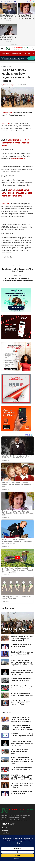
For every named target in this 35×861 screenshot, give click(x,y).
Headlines (5, 54)
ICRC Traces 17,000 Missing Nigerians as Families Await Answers (20, 751)
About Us (4, 828)
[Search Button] (33, 48)
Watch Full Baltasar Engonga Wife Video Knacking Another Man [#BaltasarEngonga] (21, 638)
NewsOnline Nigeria (9, 85)
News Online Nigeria (18, 159)
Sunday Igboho (6, 113)
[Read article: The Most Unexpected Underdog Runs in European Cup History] (5, 688)
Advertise (4, 830)
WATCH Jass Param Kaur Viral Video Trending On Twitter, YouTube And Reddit (20, 703)
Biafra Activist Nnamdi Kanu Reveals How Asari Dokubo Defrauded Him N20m (16, 193)
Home (3, 66)
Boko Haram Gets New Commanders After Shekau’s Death (15, 143)
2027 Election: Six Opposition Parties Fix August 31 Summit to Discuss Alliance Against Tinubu (21, 719)
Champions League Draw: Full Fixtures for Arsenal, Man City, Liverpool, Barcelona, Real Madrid (22, 727)
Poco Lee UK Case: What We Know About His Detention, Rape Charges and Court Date (22, 672)
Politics (27, 54)
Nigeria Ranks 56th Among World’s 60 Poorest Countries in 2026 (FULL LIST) (22, 654)
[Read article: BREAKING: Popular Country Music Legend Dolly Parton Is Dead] (5, 680)
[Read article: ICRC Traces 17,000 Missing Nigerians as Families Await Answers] (5, 751)
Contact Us (5, 833)
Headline (8, 66)
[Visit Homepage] (17, 48)
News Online (5, 123)
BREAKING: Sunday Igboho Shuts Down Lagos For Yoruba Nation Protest (16, 630)
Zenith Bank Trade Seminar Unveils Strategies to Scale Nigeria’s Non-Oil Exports (22, 785)
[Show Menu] (2, 48)
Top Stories (16, 54)
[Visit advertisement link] (17, 58)
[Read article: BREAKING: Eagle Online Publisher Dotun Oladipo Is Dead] (5, 646)
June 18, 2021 (22, 85)
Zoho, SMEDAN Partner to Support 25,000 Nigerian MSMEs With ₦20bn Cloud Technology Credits (22, 777)
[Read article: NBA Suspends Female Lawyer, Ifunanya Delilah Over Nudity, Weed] (5, 695)
